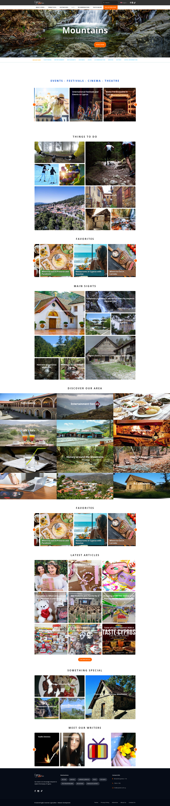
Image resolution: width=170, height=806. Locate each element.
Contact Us (132, 802)
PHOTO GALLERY (97, 7)
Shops (90, 59)
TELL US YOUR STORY (110, 7)
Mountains (37, 60)
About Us (123, 802)
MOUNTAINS (80, 783)
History (118, 59)
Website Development (64, 803)
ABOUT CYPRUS (40, 7)
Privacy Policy (105, 802)
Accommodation (99, 59)
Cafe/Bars (82, 59)
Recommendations (83, 7)
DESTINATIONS (64, 7)
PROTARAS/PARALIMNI (67, 783)
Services (110, 59)
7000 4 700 (117, 783)
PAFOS (94, 779)
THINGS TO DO (52, 7)
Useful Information (130, 59)
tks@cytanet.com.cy (120, 788)
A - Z (73, 7)
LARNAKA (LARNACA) (84, 779)
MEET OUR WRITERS (85, 727)
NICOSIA (64, 779)
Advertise (115, 802)
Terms (96, 802)
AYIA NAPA (103, 779)
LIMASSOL (72, 779)
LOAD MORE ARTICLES (85, 659)
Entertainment (59, 59)
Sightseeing (48, 59)
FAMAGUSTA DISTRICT (92, 783)
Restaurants (71, 59)
